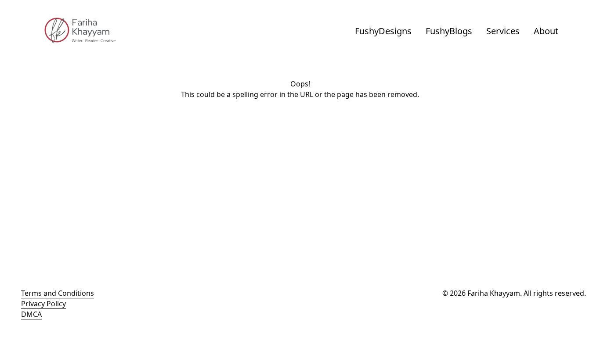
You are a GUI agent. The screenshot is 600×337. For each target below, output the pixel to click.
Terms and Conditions (57, 293)
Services (503, 31)
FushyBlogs (449, 31)
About (546, 31)
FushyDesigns (383, 31)
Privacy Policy (43, 303)
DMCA (31, 314)
